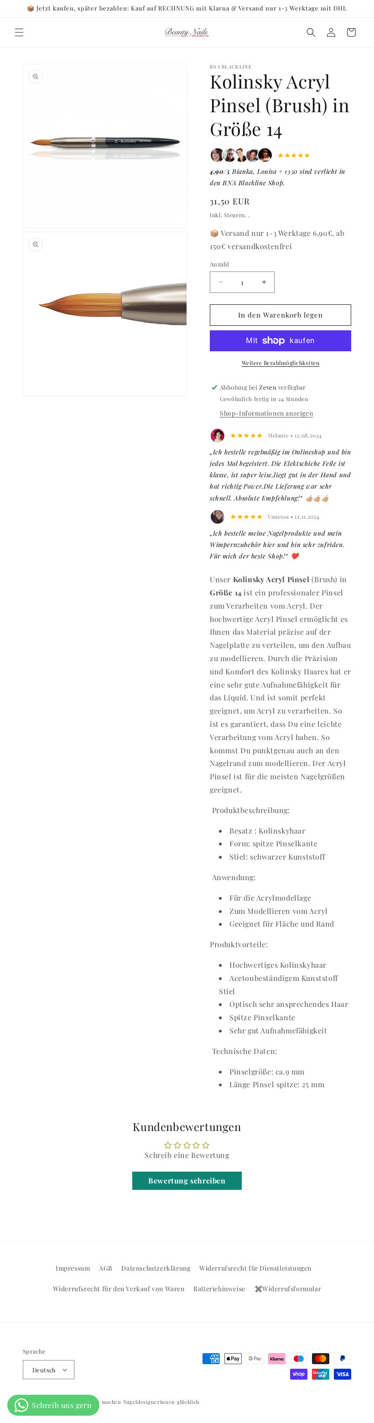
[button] (19, 32)
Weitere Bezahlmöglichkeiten (281, 362)
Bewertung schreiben (186, 1180)
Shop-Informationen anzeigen (266, 413)
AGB (106, 1268)
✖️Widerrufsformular (288, 1288)
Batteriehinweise (219, 1288)
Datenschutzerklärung (155, 1268)
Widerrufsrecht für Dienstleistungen (255, 1268)
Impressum (73, 1268)
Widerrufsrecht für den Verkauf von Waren (119, 1288)
